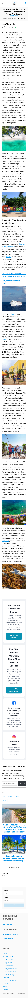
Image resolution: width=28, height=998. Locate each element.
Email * (6, 897)
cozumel (10, 796)
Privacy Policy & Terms (10, 934)
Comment (5, 873)
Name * (6, 890)
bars (4, 796)
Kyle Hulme (15, 15)
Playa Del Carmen (10, 981)
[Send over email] (15, 27)
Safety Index (9, 960)
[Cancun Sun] (14, 3)
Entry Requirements (11, 969)
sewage (4, 800)
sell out (8, 257)
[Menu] (2, 3)
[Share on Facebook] (8, 27)
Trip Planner (8, 963)
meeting (11, 314)
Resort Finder (9, 966)
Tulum (4, 339)
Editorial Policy (8, 938)
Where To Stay (9, 975)
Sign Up (22, 783)
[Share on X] (12, 27)
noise (17, 796)
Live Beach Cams (10, 972)
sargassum (5, 541)
